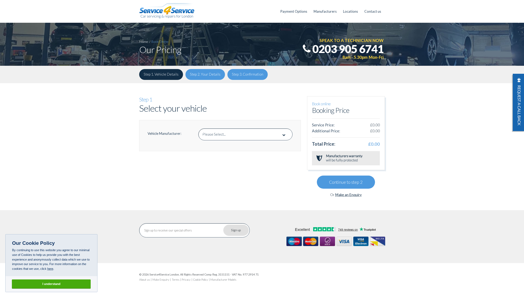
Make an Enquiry (348, 195)
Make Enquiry (160, 279)
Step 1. (161, 74)
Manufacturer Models (223, 279)
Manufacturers (325, 11)
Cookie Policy (200, 279)
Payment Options (293, 11)
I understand (51, 284)
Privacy (186, 279)
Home (143, 41)
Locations (350, 11)
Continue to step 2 (346, 182)
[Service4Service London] (166, 11)
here (50, 268)
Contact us (372, 11)
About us (144, 279)
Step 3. (247, 74)
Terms (176, 279)
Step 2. (205, 74)
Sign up (236, 230)
